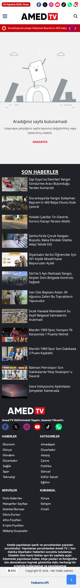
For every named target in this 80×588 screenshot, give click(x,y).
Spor (6, 471)
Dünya (7, 450)
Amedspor (48, 444)
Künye (45, 498)
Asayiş (45, 455)
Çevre (45, 460)
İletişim (46, 504)
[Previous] (69, 28)
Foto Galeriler (12, 498)
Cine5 (45, 509)
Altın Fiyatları (12, 520)
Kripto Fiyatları (13, 525)
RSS (13, 570)
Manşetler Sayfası (15, 504)
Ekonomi (9, 444)
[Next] (75, 28)
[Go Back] (71, 580)
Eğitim (45, 482)
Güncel (45, 471)
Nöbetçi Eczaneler (15, 531)
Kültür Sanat (49, 477)
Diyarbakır (10, 460)
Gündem (9, 455)
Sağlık (7, 466)
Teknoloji (9, 477)
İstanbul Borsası (13, 509)
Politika (46, 466)
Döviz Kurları (12, 514)
